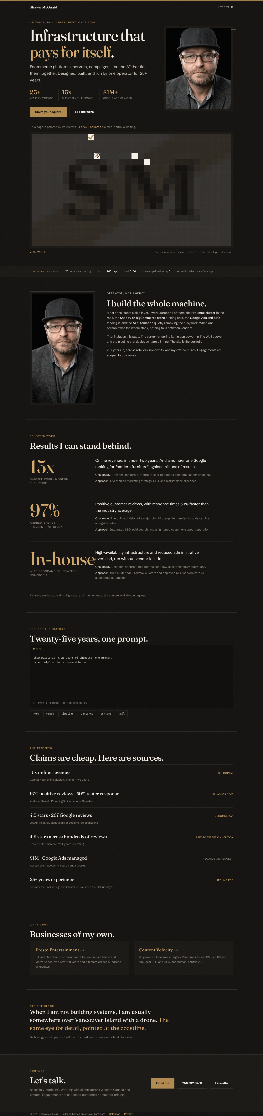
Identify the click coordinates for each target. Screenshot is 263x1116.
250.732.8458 (192, 1083)
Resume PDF (224, 880)
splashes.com (222, 794)
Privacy (128, 1113)
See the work (84, 112)
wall (122, 713)
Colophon (114, 1113)
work (36, 713)
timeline (67, 713)
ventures (87, 713)
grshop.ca (225, 772)
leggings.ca (224, 815)
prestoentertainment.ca (214, 837)
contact (106, 713)
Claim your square (48, 112)
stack (50, 713)
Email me (162, 1083)
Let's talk (225, 7)
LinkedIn (221, 1083)
